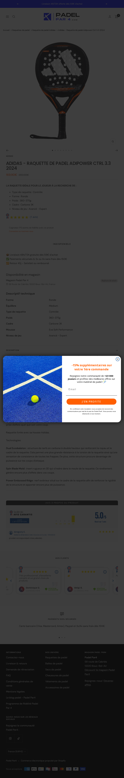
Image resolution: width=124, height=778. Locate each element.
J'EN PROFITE (91, 401)
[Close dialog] (117, 359)
